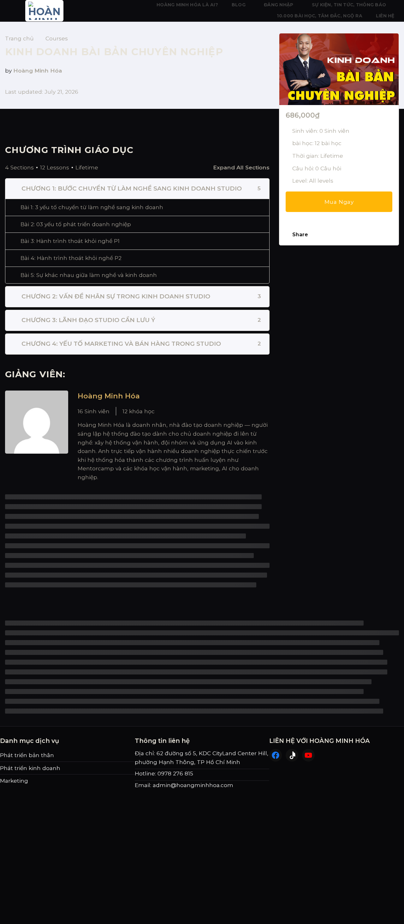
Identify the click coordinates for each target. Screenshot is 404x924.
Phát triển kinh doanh (30, 768)
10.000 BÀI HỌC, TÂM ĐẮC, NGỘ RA (319, 15)
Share (300, 235)
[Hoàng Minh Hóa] (36, 436)
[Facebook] (275, 755)
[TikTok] (292, 755)
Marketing (14, 780)
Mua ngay (339, 201)
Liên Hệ (385, 15)
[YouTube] (308, 755)
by (8, 70)
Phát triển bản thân (27, 755)
